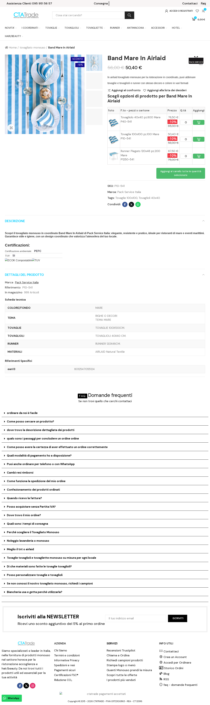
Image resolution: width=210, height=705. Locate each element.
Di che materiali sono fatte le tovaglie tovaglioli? (39, 566)
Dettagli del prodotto (24, 275)
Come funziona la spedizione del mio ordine (36, 481)
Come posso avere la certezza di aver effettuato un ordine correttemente (57, 447)
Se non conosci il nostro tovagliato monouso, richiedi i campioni (50, 583)
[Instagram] (32, 685)
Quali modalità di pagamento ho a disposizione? (39, 455)
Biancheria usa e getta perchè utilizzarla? (34, 592)
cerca (129, 15)
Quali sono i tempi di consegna (27, 523)
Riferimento (13, 287)
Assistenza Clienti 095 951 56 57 (29, 3)
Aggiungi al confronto (126, 90)
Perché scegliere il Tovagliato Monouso (33, 532)
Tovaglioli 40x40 (149, 198)
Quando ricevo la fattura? (24, 498)
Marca (9, 282)
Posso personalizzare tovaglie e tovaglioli (35, 575)
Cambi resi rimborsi (20, 472)
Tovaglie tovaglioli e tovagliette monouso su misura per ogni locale (51, 558)
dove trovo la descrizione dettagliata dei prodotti (40, 430)
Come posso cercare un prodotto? (30, 421)
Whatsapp (138, 204)
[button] (190, 3)
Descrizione (15, 221)
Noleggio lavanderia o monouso (28, 541)
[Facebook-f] (20, 685)
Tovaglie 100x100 (126, 198)
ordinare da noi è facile (22, 413)
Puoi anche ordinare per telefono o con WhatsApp (41, 464)
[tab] (105, 413)
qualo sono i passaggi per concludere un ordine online (43, 438)
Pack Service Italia (129, 192)
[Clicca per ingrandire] (11, 128)
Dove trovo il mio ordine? (24, 515)
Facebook (124, 204)
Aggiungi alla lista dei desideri (167, 90)
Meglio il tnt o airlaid (20, 549)
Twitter (131, 204)
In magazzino (13, 292)
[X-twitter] (26, 685)
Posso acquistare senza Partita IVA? (31, 506)
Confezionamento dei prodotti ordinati (33, 489)
